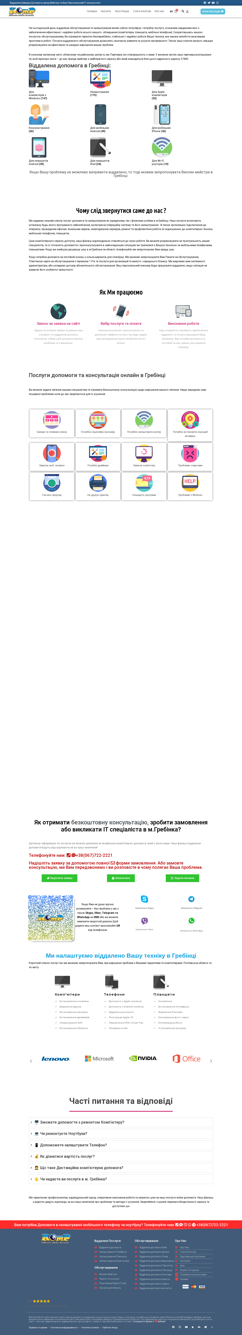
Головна (92, 11)
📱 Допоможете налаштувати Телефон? (70, 1145)
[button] (183, 11)
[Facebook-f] (173, 1327)
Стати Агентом (142, 11)
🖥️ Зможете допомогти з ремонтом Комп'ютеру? (79, 1122)
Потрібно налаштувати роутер (144, 431)
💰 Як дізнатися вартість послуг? (64, 1156)
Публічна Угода (110, 1327)
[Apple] (192, 1327)
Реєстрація (122, 11)
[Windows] (205, 1327)
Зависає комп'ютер (144, 465)
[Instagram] (217, 3)
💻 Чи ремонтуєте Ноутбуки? (60, 1133)
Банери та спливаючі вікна (52, 431)
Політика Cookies (90, 1327)
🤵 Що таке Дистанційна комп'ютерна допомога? (78, 1168)
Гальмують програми (144, 495)
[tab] (121, 1122)
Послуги (106, 11)
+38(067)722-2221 (94, 855)
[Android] (199, 1327)
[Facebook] (205, 3)
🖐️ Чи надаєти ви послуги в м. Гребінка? (70, 1179)
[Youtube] (213, 3)
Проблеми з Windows (190, 495)
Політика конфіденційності (64, 1327)
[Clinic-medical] (212, 1327)
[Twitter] (209, 3)
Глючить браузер (52, 495)
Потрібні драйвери (97, 465)
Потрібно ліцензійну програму (98, 431)
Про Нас (159, 11)
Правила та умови (38, 1327)
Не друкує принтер (97, 495)
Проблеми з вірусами (190, 465)
